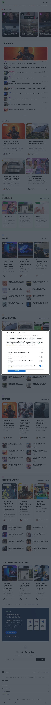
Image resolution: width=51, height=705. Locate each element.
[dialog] (25, 352)
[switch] (41, 352)
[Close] (47, 333)
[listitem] (25, 349)
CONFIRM (16, 370)
